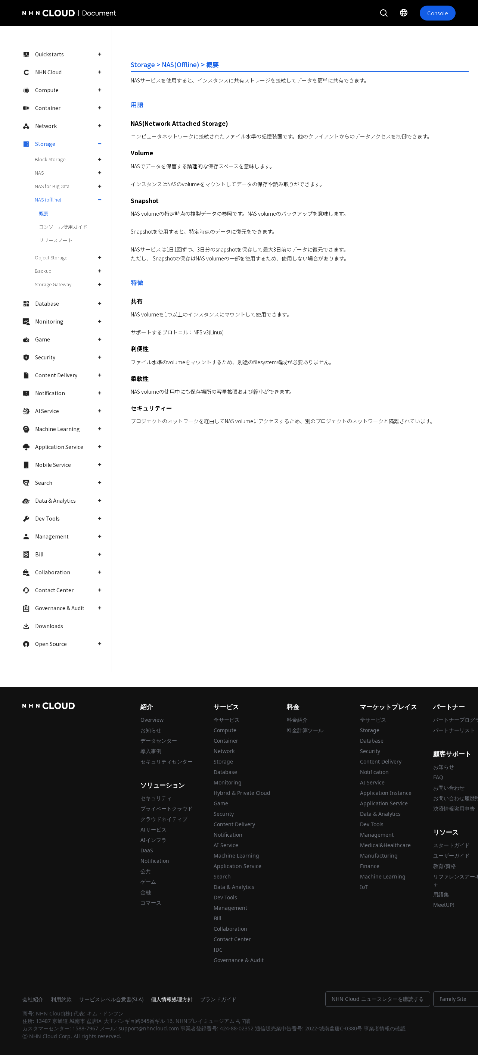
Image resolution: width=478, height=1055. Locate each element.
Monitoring (49, 321)
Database (47, 303)
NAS (39, 172)
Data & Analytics (55, 500)
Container (47, 108)
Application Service (59, 446)
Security (45, 357)
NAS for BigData (52, 186)
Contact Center (54, 590)
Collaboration (52, 572)
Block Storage (50, 159)
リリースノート (55, 240)
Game (42, 339)
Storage (45, 143)
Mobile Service (53, 464)
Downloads (49, 626)
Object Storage (51, 257)
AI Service (47, 411)
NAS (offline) (48, 199)
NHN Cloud (48, 72)
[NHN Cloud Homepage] (43, 13)
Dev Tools (47, 518)
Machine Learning (57, 429)
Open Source (51, 643)
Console (437, 13)
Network (46, 125)
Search (43, 482)
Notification (50, 393)
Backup (43, 270)
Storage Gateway (53, 284)
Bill (39, 554)
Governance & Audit (59, 608)
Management (52, 536)
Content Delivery (56, 375)
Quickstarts (49, 54)
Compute (47, 90)
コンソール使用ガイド (63, 226)
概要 (44, 213)
